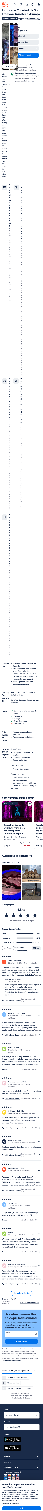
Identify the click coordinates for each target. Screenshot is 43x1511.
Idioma (6, 1410)
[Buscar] (15, 4)
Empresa (7, 1462)
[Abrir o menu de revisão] (39, 962)
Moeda (7, 1422)
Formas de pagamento (13, 1472)
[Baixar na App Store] (12, 1448)
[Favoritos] (20, 4)
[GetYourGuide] (5, 4)
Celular (7, 1434)
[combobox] (22, 951)
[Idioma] (33, 4)
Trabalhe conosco (11, 1467)
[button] (5, 46)
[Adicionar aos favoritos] (30, 804)
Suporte (7, 1456)
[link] (17, 825)
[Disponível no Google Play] (12, 1440)
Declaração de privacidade (11, 1361)
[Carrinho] (26, 4)
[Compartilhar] (39, 19)
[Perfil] (38, 4)
